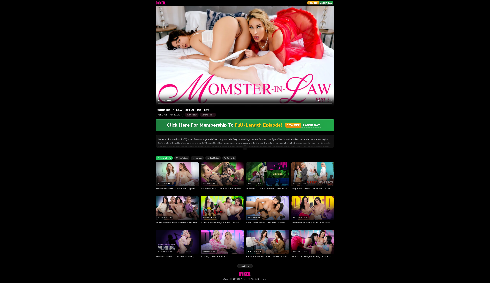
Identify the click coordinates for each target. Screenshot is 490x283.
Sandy (215, 193)
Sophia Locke (262, 193)
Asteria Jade (161, 227)
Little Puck (264, 227)
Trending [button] (198, 158)
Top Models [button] (214, 158)
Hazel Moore (251, 261)
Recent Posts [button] (165, 158)
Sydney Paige (213, 261)
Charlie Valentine (223, 227)
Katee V (204, 261)
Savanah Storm (317, 261)
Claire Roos (160, 261)
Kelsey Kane (312, 193)
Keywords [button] (231, 158)
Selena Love (251, 193)
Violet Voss (305, 227)
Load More (245, 266)
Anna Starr (295, 261)
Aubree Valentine (298, 193)
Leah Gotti (295, 227)
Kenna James (206, 193)
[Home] (161, 2)
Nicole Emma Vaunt (265, 261)
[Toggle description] (245, 147)
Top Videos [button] (183, 158)
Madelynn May (162, 193)
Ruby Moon (305, 261)
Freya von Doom (252, 227)
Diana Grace (172, 227)
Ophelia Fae (173, 193)
